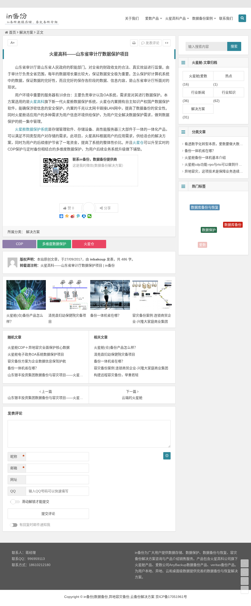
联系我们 (226, 18)
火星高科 (37, 101)
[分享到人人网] (84, 216)
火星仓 (138, 142)
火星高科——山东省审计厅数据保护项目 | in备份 (77, 265)
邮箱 (17, 468)
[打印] (134, 42)
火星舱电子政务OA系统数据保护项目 (36, 354)
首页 (12, 32)
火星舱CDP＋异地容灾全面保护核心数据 (39, 347)
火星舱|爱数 (198, 76)
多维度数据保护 (54, 244)
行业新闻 (198, 92)
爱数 (202, 242)
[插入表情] (167, 455)
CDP (19, 244)
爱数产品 (152, 18)
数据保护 (209, 222)
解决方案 (26, 32)
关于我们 (132, 18)
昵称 (17, 456)
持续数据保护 (227, 243)
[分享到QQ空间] (67, 216)
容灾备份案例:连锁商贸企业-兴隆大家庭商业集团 (131, 368)
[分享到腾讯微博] (78, 216)
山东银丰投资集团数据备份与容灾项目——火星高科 (47, 375)
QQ (13, 491)
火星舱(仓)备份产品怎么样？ (116, 347)
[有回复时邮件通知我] (13, 525)
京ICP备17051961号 (171, 597)
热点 (228, 76)
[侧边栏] (167, 42)
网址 (13, 480)
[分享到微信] (90, 216)
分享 (107, 208)
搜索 (234, 46)
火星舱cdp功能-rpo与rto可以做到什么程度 (217, 164)
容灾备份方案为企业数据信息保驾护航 (37, 361)
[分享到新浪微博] (73, 216)
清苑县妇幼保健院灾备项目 (114, 354)
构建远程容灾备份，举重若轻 (116, 375)
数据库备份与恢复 (204, 203)
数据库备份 (232, 220)
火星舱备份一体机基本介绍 (205, 158)
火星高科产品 (175, 18)
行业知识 (229, 92)
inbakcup (98, 259)
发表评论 (152, 43)
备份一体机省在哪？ (105, 315)
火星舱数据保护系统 (31, 129)
